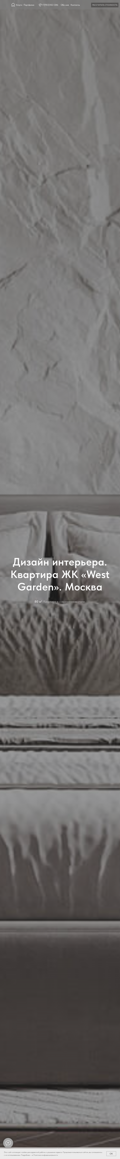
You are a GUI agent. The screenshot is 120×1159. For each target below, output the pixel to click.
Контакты (75, 5)
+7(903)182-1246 (50, 5)
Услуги (19, 5)
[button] (104, 5)
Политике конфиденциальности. (45, 1155)
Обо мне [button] (65, 5)
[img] (13, 4)
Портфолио (29, 5)
